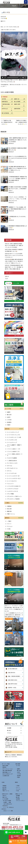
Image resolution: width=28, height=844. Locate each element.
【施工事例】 (18, 763)
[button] (14, 55)
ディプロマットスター (12, 463)
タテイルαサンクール (12, 468)
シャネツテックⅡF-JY (12, 491)
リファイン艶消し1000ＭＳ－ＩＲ (14, 455)
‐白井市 (17, 772)
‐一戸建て (17, 785)
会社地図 (17, 798)
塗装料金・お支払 (11, 687)
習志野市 (9, 422)
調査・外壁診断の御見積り (13, 676)
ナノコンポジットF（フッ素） (14, 437)
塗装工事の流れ (10, 672)
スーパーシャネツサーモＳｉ (14, 478)
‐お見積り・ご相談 (6, 802)
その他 (8, 528)
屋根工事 (9, 511)
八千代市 (9, 419)
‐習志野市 (18, 775)
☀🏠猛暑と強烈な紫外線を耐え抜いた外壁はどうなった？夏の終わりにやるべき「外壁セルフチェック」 (18, 168)
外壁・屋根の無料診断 (7, 770)
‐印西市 (17, 777)
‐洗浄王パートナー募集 (7, 810)
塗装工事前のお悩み (11, 680)
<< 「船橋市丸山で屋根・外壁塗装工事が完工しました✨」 (6, 122)
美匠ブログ (4, 797)
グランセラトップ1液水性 (13, 498)
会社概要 (9, 728)
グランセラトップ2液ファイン (14, 496)
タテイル (9, 470)
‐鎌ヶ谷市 (18, 770)
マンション (9, 526)
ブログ (6, 278)
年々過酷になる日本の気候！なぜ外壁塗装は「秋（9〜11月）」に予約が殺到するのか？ (18, 188)
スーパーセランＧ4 (11, 473)
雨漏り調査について (6, 772)
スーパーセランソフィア (13, 432)
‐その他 (17, 790)
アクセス (9, 732)
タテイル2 (9, 465)
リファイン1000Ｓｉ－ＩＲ (13, 448)
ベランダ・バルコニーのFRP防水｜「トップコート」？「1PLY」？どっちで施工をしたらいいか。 (18, 199)
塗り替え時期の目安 (11, 668)
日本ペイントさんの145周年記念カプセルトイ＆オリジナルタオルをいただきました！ (18, 158)
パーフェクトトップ (12, 442)
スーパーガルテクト (12, 481)
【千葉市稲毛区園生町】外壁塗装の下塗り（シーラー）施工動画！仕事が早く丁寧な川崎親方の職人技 (18, 178)
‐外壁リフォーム (5, 790)
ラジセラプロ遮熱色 (12, 458)
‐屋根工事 (4, 789)
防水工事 (9, 508)
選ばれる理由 (5, 765)
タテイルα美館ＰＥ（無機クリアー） (14, 445)
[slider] (13, 77)
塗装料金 (4, 767)
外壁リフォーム (11, 513)
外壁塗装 (9, 506)
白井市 (8, 417)
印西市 (8, 424)
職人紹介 (9, 730)
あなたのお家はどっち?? (7, 773)
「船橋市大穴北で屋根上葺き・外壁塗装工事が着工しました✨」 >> (21, 122)
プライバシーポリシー (20, 800)
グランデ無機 (10, 493)
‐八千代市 (18, 773)
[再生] (2, 77)
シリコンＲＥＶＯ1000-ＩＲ (14, 486)
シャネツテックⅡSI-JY (12, 488)
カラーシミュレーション (7, 768)
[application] (14, 55)
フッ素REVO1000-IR (12, 460)
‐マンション (18, 789)
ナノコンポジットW (12, 439)
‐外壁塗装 (4, 785)
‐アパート (17, 787)
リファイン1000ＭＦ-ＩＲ (13, 451)
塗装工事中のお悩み (11, 683)
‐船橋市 (17, 768)
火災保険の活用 (5, 775)
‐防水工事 (4, 787)
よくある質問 (5, 798)
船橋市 (8, 412)
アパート (9, 523)
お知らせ (7, 276)
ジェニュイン (10, 483)
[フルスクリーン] (25, 77)
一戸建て (9, 521)
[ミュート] (23, 77)
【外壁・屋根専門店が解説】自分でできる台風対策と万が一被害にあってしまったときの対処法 (18, 139)
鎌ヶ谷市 (9, 414)
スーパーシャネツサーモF (13, 475)
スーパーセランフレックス (13, 434)
